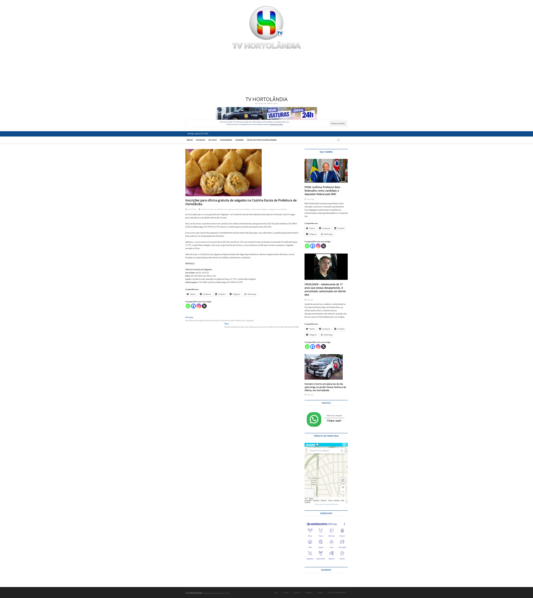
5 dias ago (309, 394)
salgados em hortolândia (278, 209)
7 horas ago (310, 199)
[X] (204, 306)
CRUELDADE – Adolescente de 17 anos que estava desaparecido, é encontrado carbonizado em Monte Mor (325, 289)
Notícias (200, 140)
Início (190, 140)
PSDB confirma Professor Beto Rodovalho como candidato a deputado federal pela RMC (322, 190)
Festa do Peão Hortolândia (262, 140)
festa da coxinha (207, 209)
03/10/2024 (191, 209)
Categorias (226, 140)
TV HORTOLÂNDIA (267, 99)
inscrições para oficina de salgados (237, 209)
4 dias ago (309, 300)
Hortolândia (218, 209)
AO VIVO (212, 140)
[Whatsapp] (188, 306)
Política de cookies (276, 124)
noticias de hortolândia (259, 209)
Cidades (239, 140)
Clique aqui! (334, 420)
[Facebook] (193, 306)
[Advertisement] (266, 73)
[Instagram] (198, 306)
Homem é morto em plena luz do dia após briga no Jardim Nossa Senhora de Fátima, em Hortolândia (325, 387)
